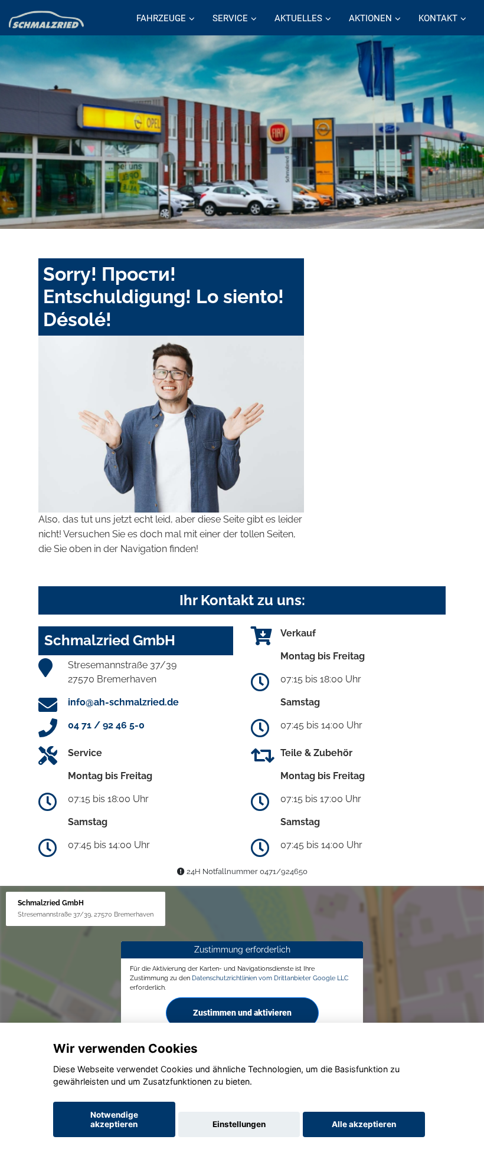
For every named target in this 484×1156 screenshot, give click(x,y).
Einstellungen (239, 1124)
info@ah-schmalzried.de (123, 702)
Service (230, 18)
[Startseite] (46, 19)
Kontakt (437, 18)
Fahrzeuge (161, 18)
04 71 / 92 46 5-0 (106, 725)
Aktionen (370, 18)
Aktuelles (298, 18)
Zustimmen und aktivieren (242, 1012)
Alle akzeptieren (364, 1124)
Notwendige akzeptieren (114, 1119)
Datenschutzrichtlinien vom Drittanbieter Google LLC (270, 978)
